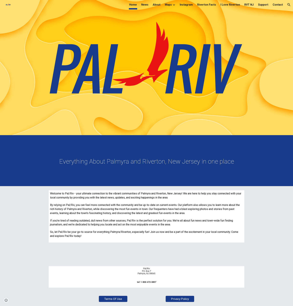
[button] (289, 5)
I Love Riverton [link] (230, 4)
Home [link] (133, 4)
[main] (146, 161)
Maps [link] (168, 4)
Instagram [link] (186, 4)
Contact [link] (278, 4)
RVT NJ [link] (249, 4)
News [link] (144, 4)
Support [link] (263, 4)
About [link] (156, 4)
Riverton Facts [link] (206, 4)
